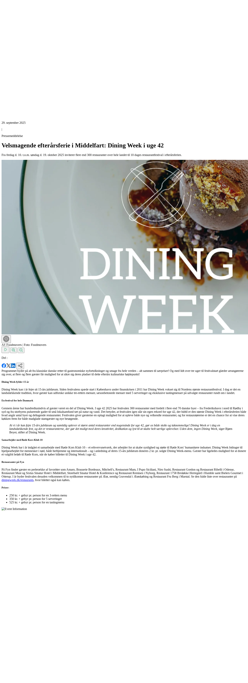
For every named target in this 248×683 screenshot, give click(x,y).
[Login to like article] (6, 339)
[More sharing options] (20, 366)
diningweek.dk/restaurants (18, 480)
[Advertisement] (17, 60)
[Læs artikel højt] (5, 350)
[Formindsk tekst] (21, 350)
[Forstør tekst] (13, 350)
